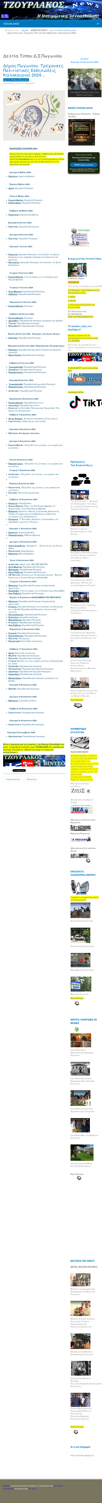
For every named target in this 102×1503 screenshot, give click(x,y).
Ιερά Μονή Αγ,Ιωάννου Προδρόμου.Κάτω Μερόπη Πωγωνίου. (82, 1081)
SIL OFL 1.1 (33, 1489)
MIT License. (58, 1486)
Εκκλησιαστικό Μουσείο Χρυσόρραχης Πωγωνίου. (82, 1353)
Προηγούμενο (13, 779)
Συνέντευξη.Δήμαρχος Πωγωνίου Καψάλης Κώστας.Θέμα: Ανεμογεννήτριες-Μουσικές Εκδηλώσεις (83, 665)
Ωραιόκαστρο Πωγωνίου (82, 920)
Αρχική (25, 30)
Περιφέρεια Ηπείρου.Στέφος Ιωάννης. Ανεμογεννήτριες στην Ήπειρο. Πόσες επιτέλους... (84, 556)
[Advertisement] (51, 42)
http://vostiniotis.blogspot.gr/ (82, 1455)
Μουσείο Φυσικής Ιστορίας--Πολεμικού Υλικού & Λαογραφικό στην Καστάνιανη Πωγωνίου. (83, 1322)
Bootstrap (6, 1486)
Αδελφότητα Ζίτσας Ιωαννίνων (80, 784)
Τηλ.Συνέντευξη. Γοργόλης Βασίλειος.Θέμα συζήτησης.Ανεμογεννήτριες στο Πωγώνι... (84, 609)
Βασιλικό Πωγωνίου (80, 994)
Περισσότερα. (77, 1174)
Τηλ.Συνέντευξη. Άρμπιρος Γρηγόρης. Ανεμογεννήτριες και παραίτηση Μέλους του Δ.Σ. (84, 636)
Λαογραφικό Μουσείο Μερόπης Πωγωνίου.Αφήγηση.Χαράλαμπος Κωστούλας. (86, 1382)
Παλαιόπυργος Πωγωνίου (82, 946)
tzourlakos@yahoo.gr (24, 159)
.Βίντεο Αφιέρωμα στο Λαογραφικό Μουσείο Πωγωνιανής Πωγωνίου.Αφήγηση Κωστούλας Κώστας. (81, 1413)
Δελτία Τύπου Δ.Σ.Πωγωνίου (63, 30)
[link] (84, 291)
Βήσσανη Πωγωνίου (80, 833)
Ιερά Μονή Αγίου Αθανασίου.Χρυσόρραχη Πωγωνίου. (82, 1053)
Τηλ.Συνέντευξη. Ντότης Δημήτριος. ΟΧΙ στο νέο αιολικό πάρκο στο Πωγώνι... (84, 583)
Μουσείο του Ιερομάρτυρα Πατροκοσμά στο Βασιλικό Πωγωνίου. (83, 1292)
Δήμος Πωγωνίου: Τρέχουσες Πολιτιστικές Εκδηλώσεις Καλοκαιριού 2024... (33, 70)
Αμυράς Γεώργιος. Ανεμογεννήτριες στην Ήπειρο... (81, 531)
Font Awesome (8, 1489)
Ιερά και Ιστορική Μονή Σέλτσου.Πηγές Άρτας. (81, 1164)
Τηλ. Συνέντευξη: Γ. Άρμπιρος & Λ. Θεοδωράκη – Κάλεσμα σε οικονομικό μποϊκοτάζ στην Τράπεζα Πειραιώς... (84, 505)
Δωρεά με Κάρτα (83, 165)
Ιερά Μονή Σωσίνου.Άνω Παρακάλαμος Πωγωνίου (82, 1110)
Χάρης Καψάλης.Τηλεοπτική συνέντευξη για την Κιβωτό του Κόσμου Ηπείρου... (84, 693)
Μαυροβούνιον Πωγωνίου (82, 970)
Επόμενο (31, 779)
